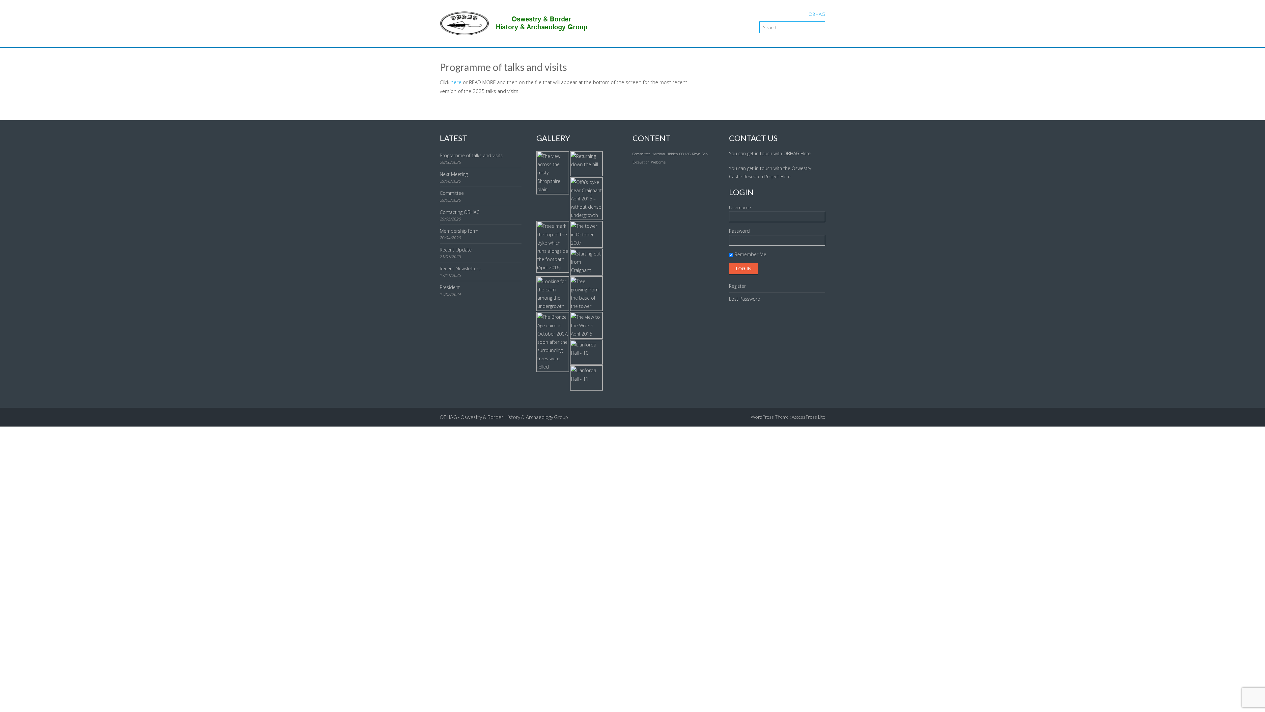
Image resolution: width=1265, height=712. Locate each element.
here (455, 82)
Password (739, 231)
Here (806, 153)
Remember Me (749, 254)
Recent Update (456, 250)
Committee (452, 193)
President (450, 287)
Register (737, 286)
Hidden (672, 154)
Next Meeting (454, 174)
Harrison (658, 154)
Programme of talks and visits (471, 155)
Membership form (459, 231)
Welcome (658, 162)
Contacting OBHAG (460, 212)
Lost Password (744, 299)
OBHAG (685, 154)
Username (740, 207)
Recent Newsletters (460, 268)
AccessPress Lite (808, 417)
